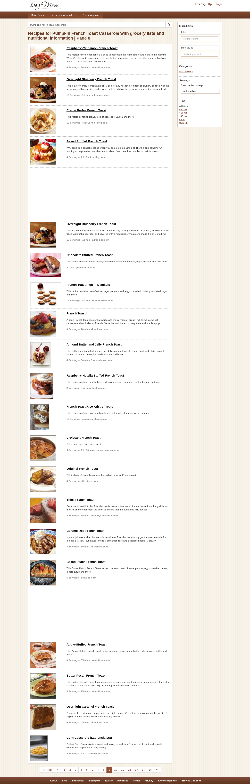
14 (143, 769)
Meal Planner (38, 15)
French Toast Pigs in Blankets (88, 284)
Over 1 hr (183, 123)
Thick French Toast (80, 499)
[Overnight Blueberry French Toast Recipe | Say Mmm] (45, 90)
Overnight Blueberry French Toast (91, 79)
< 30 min (183, 113)
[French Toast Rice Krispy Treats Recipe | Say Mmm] (45, 417)
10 (115, 769)
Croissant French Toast (83, 437)
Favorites (122, 780)
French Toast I (76, 313)
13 (136, 769)
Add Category (186, 71)
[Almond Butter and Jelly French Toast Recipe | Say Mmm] (45, 355)
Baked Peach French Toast (85, 562)
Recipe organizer (91, 15)
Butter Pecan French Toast (85, 675)
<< (58, 769)
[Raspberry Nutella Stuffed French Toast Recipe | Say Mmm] (45, 386)
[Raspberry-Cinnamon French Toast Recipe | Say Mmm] (45, 59)
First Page (47, 769)
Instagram (94, 780)
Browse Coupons (191, 780)
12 (129, 769)
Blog (64, 780)
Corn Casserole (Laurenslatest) (89, 737)
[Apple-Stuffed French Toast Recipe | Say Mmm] (45, 655)
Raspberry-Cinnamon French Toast (92, 48)
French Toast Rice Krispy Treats (89, 406)
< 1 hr (182, 119)
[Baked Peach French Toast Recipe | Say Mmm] (45, 572)
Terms (136, 780)
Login (219, 4)
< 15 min (183, 109)
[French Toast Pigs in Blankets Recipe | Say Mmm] (45, 294)
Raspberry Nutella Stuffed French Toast (95, 375)
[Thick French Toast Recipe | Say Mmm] (45, 510)
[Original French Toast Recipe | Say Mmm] (45, 479)
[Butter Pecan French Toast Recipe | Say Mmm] (45, 686)
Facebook (78, 780)
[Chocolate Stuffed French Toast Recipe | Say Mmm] (45, 265)
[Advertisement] (100, 193)
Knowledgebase (167, 780)
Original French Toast (82, 468)
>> (157, 769)
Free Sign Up (203, 4)
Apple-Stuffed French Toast (86, 644)
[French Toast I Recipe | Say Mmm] (45, 324)
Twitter (109, 780)
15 (150, 769)
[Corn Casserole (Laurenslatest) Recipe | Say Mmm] (45, 748)
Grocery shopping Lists (64, 15)
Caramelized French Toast (85, 531)
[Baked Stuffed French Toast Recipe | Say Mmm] (45, 152)
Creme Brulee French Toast (86, 110)
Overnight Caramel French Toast (90, 706)
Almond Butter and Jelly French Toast (94, 344)
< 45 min (183, 116)
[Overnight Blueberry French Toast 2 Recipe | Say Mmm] (45, 235)
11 (122, 769)
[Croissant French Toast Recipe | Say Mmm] (45, 448)
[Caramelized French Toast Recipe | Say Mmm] (45, 541)
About (53, 780)
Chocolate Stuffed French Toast (89, 255)
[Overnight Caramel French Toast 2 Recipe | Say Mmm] (45, 717)
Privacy (149, 780)
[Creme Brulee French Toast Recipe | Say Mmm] (45, 121)
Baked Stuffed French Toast (86, 141)
